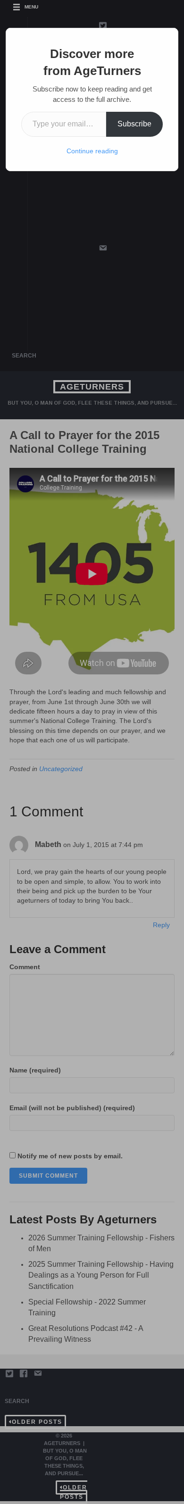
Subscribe (134, 124)
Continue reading (92, 151)
